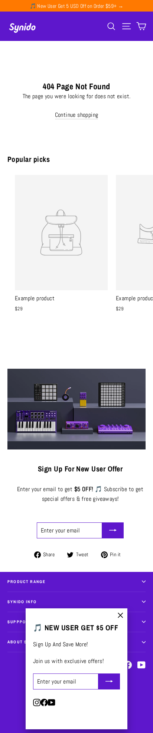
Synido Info (22, 601)
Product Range (26, 581)
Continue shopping (76, 115)
